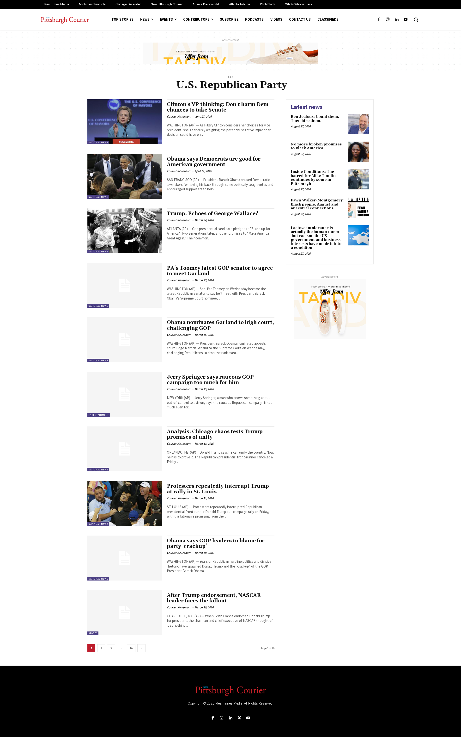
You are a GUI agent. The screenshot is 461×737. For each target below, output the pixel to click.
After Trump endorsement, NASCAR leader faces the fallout (214, 598)
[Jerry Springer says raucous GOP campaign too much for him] (124, 394)
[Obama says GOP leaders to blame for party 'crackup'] (124, 558)
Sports (92, 633)
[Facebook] (379, 19)
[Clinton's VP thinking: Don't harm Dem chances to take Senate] (124, 121)
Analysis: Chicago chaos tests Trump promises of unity (215, 434)
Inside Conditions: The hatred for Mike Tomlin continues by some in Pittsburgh (313, 177)
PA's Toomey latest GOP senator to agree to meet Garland (220, 271)
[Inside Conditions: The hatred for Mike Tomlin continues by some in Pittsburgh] (358, 179)
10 (131, 648)
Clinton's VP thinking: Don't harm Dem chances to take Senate (217, 107)
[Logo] (230, 690)
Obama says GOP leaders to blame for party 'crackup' (216, 544)
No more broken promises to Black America (316, 146)
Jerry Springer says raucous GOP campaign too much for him (210, 380)
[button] (416, 19)
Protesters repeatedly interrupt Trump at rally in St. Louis (218, 489)
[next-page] (141, 648)
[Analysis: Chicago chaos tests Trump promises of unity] (124, 448)
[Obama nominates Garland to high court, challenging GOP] (124, 339)
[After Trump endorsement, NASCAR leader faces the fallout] (124, 612)
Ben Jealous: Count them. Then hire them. (315, 118)
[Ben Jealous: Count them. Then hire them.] (358, 124)
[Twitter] (239, 718)
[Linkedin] (397, 19)
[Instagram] (387, 19)
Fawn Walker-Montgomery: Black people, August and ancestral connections (317, 204)
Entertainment (98, 415)
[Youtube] (405, 19)
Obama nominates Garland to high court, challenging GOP (220, 325)
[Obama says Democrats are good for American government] (124, 176)
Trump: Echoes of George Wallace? (212, 214)
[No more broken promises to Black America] (358, 152)
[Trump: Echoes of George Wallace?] (124, 230)
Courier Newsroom (179, 116)
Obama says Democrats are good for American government (214, 162)
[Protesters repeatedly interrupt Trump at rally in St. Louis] (124, 503)
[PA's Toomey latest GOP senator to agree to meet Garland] (124, 285)
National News (98, 142)
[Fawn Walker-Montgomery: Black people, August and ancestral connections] (358, 208)
